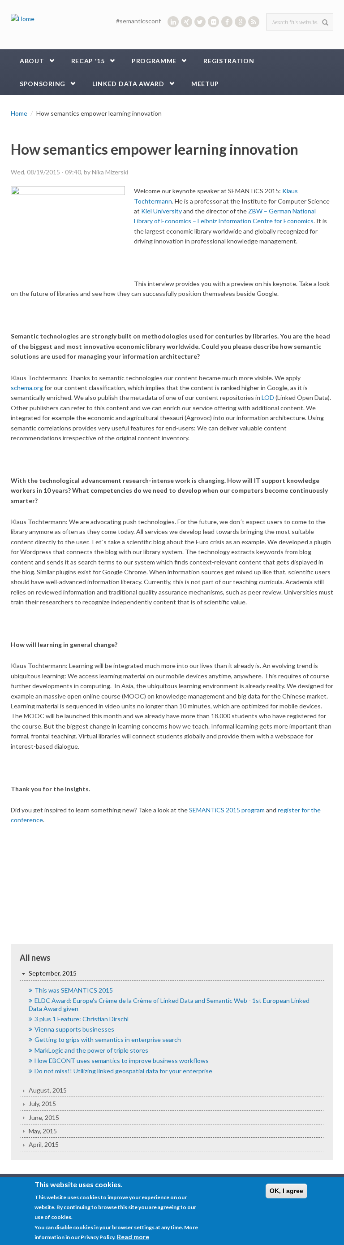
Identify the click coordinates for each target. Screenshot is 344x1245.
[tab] (172, 973)
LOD (268, 397)
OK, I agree (286, 1190)
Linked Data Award (128, 83)
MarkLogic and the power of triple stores (91, 1050)
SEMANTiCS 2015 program (227, 810)
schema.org (27, 387)
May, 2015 (43, 1131)
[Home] (22, 18)
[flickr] (213, 21)
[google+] (240, 21)
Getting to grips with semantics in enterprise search (107, 1039)
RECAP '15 (88, 61)
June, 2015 (44, 1117)
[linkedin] (173, 21)
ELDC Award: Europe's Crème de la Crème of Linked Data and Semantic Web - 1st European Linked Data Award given (169, 1004)
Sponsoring (42, 83)
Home (19, 113)
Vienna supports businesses (74, 1029)
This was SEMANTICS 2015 (73, 990)
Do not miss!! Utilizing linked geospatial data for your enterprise (123, 1071)
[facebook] (226, 21)
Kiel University (161, 211)
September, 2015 (53, 973)
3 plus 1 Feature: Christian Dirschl (81, 1019)
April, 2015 (44, 1144)
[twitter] (200, 21)
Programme (154, 61)
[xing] (186, 21)
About (32, 61)
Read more (133, 1237)
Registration (228, 61)
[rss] (253, 21)
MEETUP (205, 83)
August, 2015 (48, 1090)
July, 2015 (42, 1103)
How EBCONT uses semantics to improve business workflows (121, 1060)
